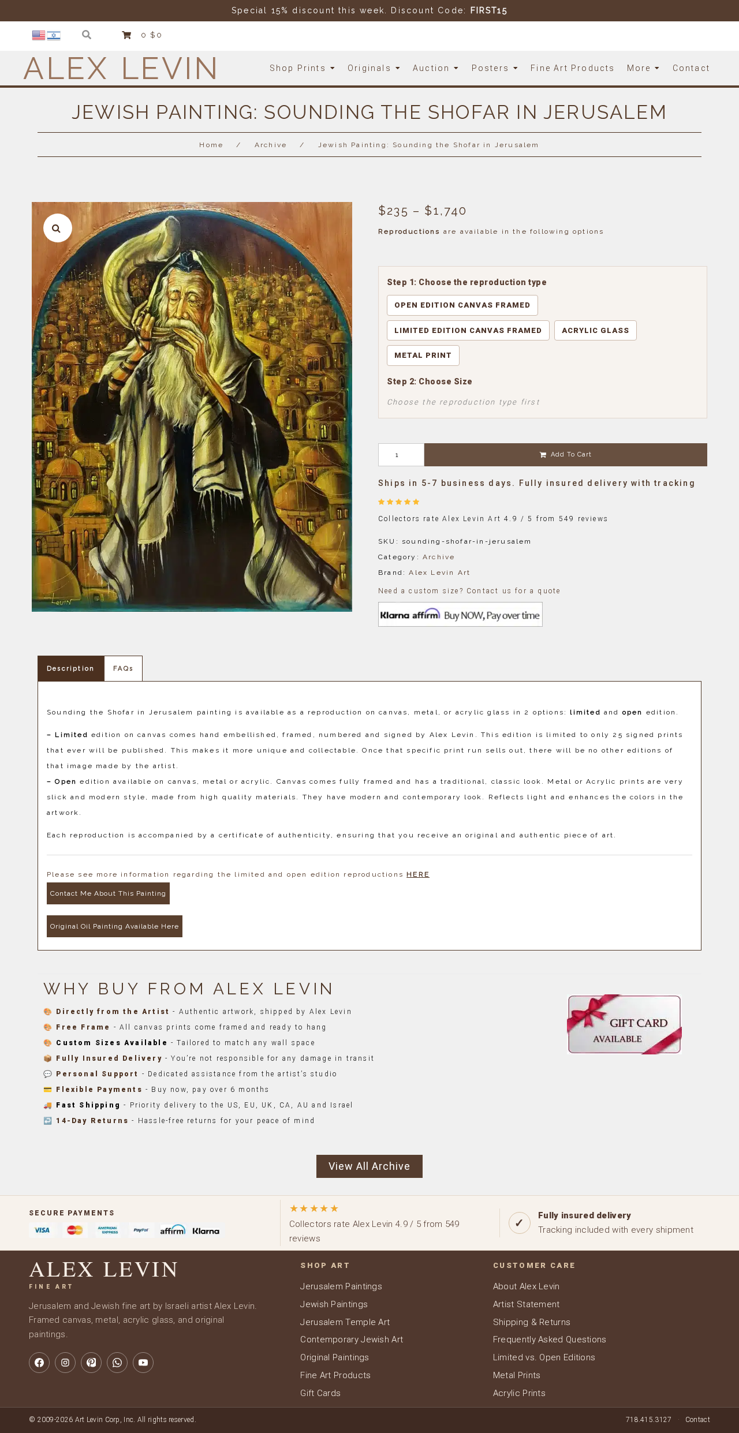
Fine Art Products (335, 1375)
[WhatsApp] (117, 1362)
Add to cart (571, 454)
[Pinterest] (91, 1362)
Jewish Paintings (334, 1304)
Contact (697, 1420)
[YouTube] (143, 1362)
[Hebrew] (54, 35)
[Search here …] (87, 35)
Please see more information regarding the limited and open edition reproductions (238, 874)
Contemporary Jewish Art (351, 1339)
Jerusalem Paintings (341, 1286)
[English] (39, 35)
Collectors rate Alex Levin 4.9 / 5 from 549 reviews (374, 1222)
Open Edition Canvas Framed (462, 305)
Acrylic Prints (519, 1393)
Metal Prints (517, 1375)
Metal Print (423, 355)
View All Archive (369, 1166)
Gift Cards (320, 1393)
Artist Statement (526, 1304)
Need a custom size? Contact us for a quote (469, 591)
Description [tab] (71, 668)
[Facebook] (39, 1362)
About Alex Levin (526, 1286)
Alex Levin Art (440, 572)
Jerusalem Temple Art (345, 1322)
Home (211, 145)
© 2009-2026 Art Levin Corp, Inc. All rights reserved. (112, 1420)
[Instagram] (65, 1362)
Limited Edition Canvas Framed (468, 330)
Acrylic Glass (595, 330)
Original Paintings (334, 1357)
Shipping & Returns (531, 1322)
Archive (271, 145)
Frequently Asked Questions (550, 1339)
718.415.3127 (649, 1420)
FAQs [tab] (123, 668)
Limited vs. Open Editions (544, 1357)
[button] (57, 228)
